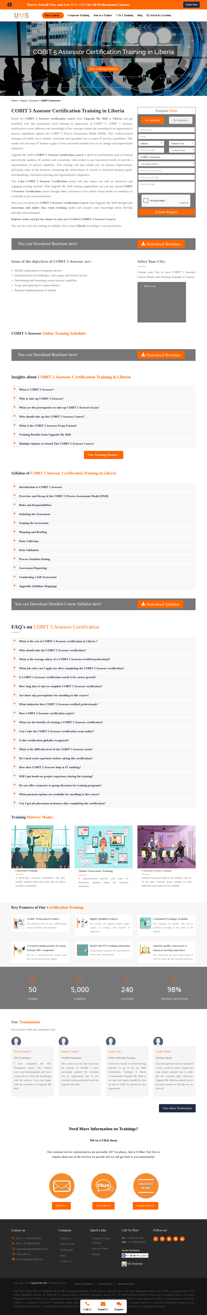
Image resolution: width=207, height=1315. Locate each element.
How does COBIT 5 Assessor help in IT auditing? (50, 767)
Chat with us (103, 1205)
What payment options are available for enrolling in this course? (59, 794)
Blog (139, 15)
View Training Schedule (103, 69)
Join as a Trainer (102, 15)
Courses (34, 100)
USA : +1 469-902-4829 (28, 1238)
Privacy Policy (105, 1284)
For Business (181, 120)
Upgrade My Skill (39, 1283)
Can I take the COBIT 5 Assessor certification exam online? (56, 731)
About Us (65, 1238)
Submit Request (166, 212)
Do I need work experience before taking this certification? (56, 758)
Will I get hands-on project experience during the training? (56, 776)
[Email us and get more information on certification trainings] (61, 1185)
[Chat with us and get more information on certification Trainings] (103, 1185)
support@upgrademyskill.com (31, 1248)
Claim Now (191, 4)
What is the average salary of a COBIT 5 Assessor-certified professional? (64, 659)
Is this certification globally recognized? (44, 740)
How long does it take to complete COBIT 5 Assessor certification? (60, 686)
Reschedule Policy (126, 1284)
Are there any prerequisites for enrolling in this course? (54, 695)
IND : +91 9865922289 (28, 1243)
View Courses (67, 1244)
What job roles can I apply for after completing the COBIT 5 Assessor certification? (71, 668)
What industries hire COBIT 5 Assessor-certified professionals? (58, 704)
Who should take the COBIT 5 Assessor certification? (52, 650)
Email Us (61, 1205)
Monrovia (149, 286)
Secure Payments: (131, 1250)
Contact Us (66, 1261)
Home (14, 100)
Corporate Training (78, 15)
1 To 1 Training (124, 15)
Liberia (24, 100)
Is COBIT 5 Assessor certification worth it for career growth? (57, 677)
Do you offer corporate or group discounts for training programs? (60, 785)
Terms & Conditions (83, 1284)
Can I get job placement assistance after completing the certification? (62, 803)
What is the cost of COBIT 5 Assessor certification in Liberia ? (58, 641)
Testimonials (66, 1249)
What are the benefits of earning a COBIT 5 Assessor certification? (61, 722)
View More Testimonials (177, 1108)
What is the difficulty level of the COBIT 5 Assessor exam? (56, 749)
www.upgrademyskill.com (29, 1259)
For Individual (152, 120)
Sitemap (96, 1254)
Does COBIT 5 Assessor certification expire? (47, 713)
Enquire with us (145, 1205)
